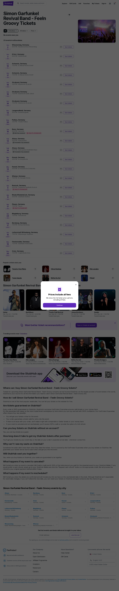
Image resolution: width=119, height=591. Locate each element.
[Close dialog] (76, 284)
